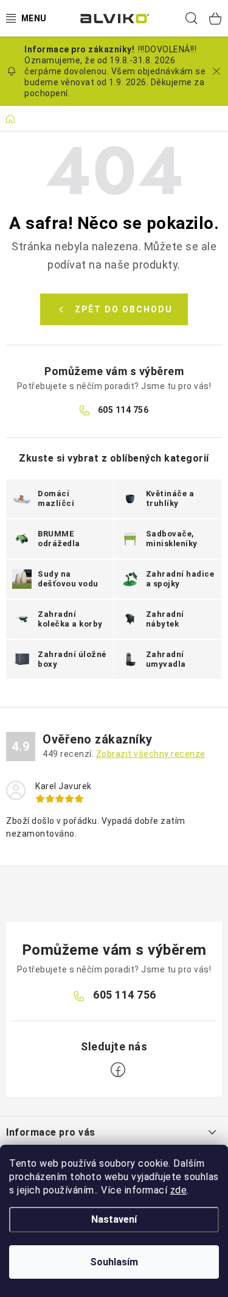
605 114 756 (123, 410)
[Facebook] (118, 1070)
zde (178, 1190)
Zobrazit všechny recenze (151, 754)
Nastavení (114, 1219)
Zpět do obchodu (124, 309)
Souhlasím (114, 1262)
